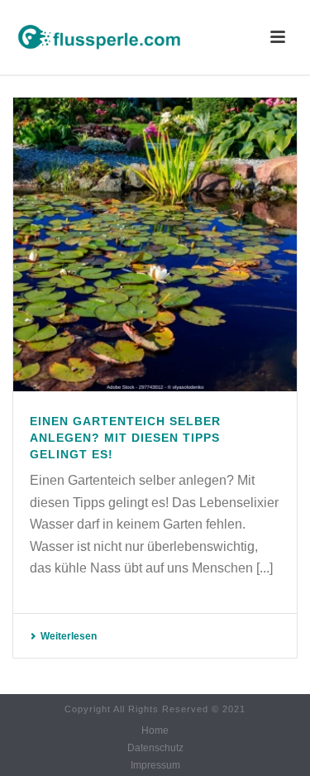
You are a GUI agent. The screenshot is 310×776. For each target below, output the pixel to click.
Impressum (155, 765)
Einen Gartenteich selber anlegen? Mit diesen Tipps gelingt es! (125, 437)
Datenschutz (155, 748)
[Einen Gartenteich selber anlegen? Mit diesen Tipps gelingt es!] (155, 244)
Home (155, 730)
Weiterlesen (69, 636)
